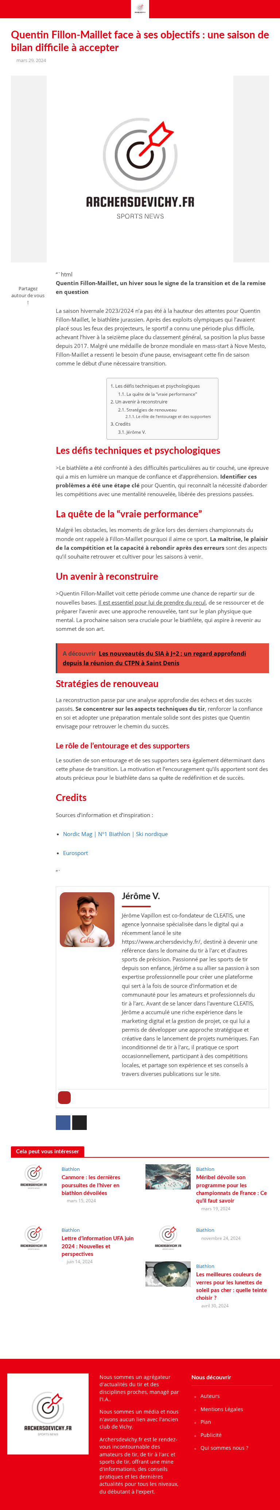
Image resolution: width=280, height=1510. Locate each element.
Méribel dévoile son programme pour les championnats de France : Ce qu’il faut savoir (231, 1189)
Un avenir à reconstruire (141, 401)
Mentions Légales (222, 1409)
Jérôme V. (136, 432)
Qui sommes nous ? (224, 1447)
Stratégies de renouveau (151, 410)
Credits (123, 424)
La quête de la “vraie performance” (162, 394)
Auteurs (210, 1395)
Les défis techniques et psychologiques (157, 386)
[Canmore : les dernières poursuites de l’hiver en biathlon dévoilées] (33, 1176)
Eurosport (75, 852)
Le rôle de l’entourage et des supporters (173, 416)
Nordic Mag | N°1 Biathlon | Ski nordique (115, 834)
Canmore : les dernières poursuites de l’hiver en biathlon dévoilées (91, 1185)
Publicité (211, 1435)
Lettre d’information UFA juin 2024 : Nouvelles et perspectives (97, 1246)
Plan (206, 1421)
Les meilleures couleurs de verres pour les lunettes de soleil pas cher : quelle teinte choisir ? (231, 1286)
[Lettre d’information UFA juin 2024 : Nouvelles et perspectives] (33, 1237)
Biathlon (71, 1169)
